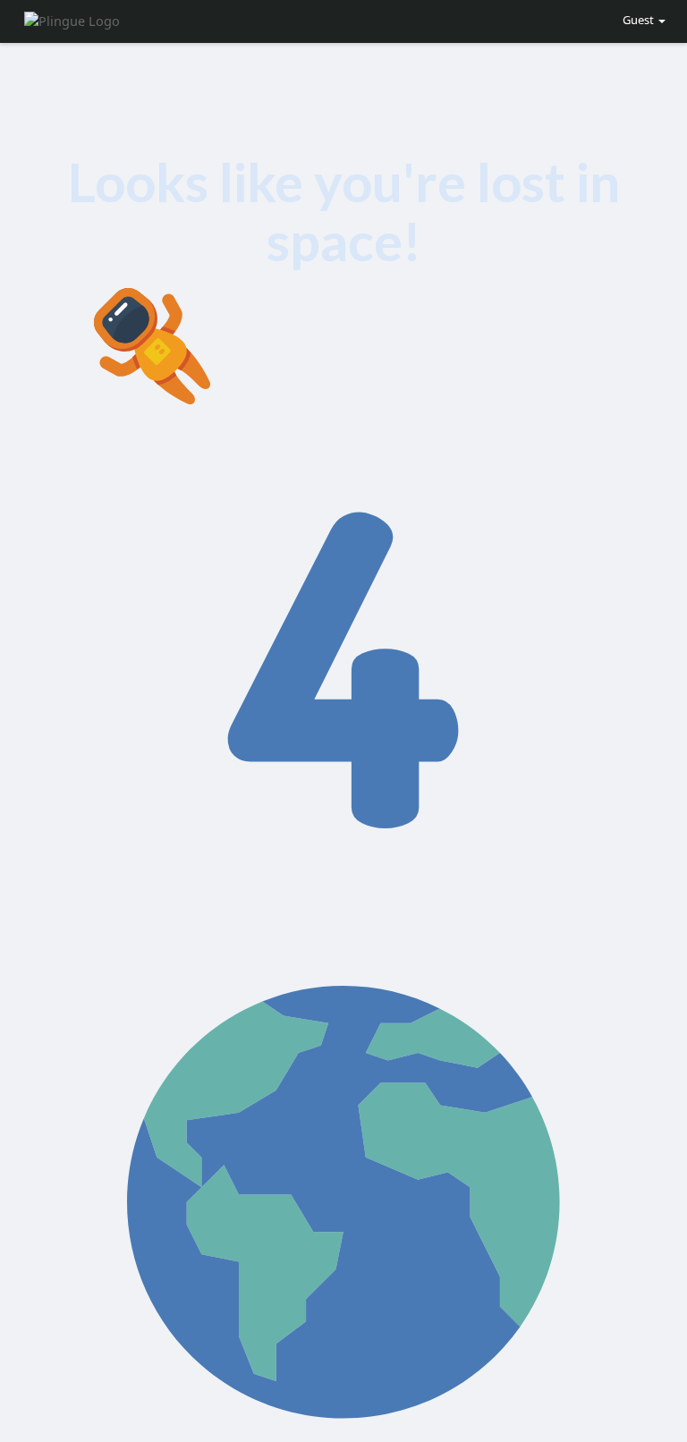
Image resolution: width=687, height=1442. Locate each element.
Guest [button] (638, 20)
